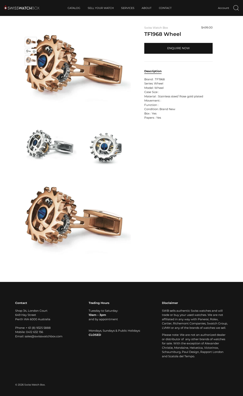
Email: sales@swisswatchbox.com (38, 336)
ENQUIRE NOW (178, 48)
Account (223, 8)
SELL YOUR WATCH (101, 8)
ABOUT (146, 8)
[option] (31, 42)
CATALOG (74, 8)
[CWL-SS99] (31, 51)
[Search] (236, 8)
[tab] (154, 71)
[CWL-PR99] (31, 42)
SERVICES (127, 8)
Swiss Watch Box (156, 27)
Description (153, 71)
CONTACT (165, 8)
